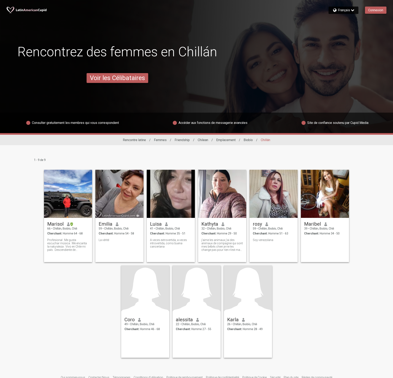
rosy (257, 224)
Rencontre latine (134, 140)
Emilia (105, 224)
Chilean (203, 140)
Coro (129, 320)
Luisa (156, 224)
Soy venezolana (263, 240)
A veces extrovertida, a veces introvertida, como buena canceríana (168, 243)
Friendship (182, 140)
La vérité (104, 240)
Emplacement (226, 140)
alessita (184, 320)
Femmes (160, 140)
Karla (233, 320)
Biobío (248, 140)
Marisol (55, 224)
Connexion (375, 10)
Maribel (312, 224)
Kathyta (209, 224)
